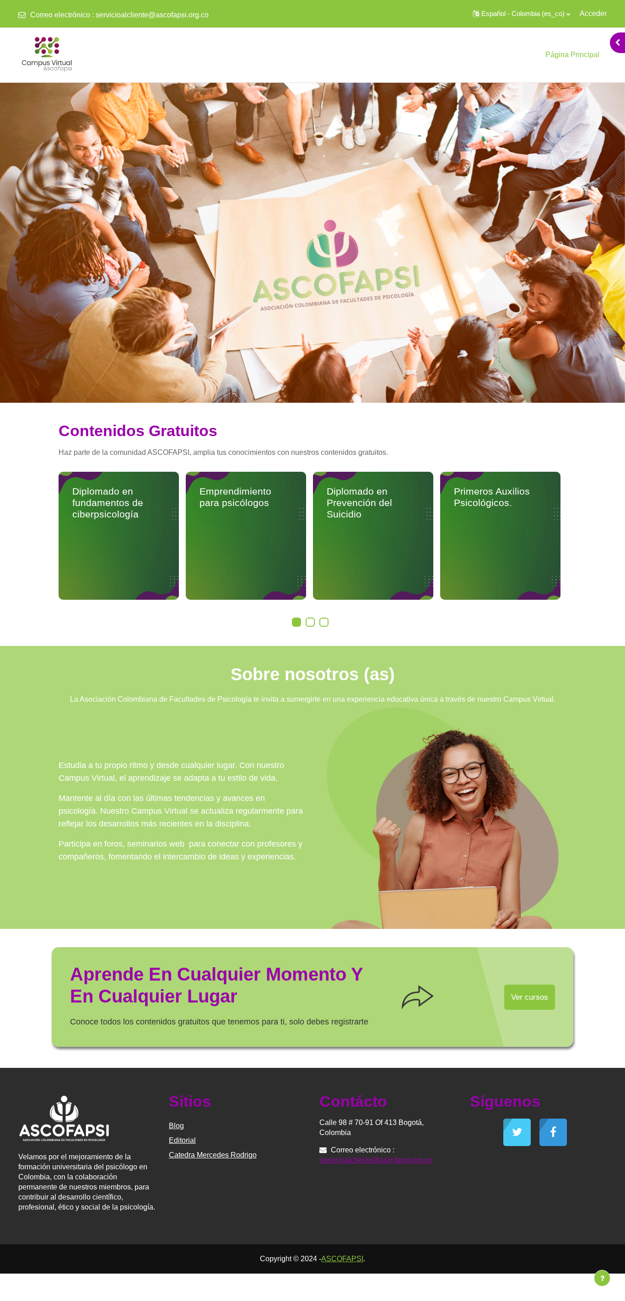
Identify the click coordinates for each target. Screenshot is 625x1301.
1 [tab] (296, 622)
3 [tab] (324, 622)
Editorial (182, 1140)
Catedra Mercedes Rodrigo (213, 1155)
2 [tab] (310, 622)
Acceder (593, 13)
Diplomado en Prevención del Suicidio (359, 502)
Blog (176, 1126)
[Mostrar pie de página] (602, 1278)
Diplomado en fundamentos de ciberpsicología (107, 502)
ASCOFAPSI (342, 1259)
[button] (521, 13)
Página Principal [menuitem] (572, 55)
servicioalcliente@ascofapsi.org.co (152, 15)
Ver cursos (529, 997)
